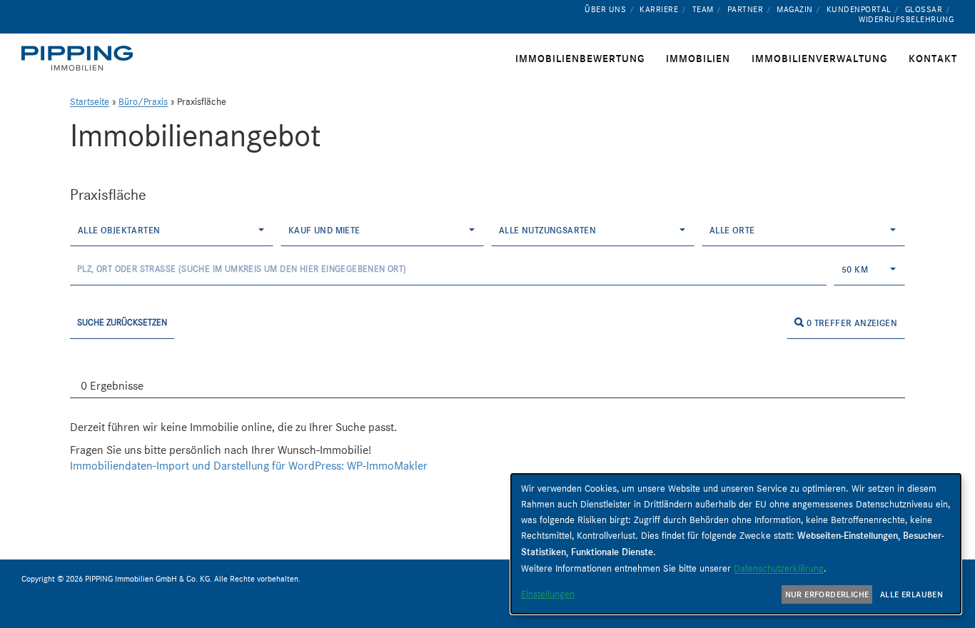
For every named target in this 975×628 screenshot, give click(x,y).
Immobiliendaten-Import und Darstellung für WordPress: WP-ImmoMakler (249, 465)
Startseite (89, 101)
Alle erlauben (911, 594)
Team (703, 9)
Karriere (659, 9)
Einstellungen (548, 593)
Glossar (924, 9)
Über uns (605, 9)
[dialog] (736, 544)
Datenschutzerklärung (779, 568)
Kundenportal (859, 9)
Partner (745, 9)
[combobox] (171, 230)
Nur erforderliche (827, 594)
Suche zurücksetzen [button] (122, 322)
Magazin (795, 9)
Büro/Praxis (143, 101)
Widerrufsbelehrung (906, 19)
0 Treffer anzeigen (850, 323)
